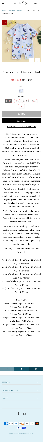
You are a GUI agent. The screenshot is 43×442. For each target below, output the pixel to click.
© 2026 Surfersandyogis (15, 433)
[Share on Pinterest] (36, 369)
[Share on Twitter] (21, 369)
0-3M (8, 101)
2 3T (21, 106)
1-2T (34, 101)
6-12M (26, 101)
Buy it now (21, 121)
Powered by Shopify (28, 433)
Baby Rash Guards (16, 10)
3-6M (16, 101)
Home (4, 10)
